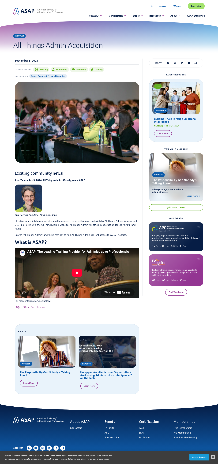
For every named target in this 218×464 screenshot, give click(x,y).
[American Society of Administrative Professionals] (38, 11)
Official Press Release (34, 307)
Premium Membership (185, 437)
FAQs (17, 307)
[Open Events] (141, 16)
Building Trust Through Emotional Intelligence (175, 120)
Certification (149, 421)
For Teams (144, 437)
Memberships (184, 421)
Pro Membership (182, 432)
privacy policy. (103, 458)
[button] (168, 63)
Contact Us (76, 428)
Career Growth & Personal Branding (48, 76)
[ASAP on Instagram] (42, 448)
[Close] (213, 457)
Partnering (81, 69)
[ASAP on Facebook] (29, 448)
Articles (19, 35)
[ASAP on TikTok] (56, 448)
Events (110, 421)
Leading (99, 69)
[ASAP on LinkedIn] (49, 448)
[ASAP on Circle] (62, 448)
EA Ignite (109, 428)
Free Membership (182, 428)
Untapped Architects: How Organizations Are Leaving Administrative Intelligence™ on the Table (106, 375)
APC (107, 432)
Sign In (162, 6)
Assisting (43, 69)
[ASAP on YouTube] (35, 448)
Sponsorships (112, 437)
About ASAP (80, 421)
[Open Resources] (163, 16)
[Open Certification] (125, 16)
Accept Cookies (199, 457)
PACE (142, 428)
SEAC (142, 432)
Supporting (61, 69)
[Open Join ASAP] (101, 16)
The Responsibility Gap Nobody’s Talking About (45, 373)
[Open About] (179, 16)
